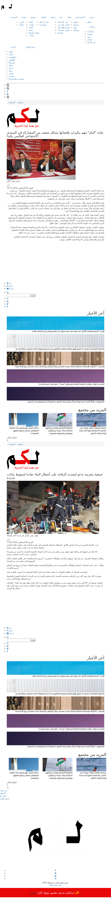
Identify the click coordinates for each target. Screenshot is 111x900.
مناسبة (90, 34)
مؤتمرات (42, 24)
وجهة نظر (61, 27)
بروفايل (76, 30)
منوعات (92, 26)
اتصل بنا (3, 795)
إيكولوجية (12, 57)
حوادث (31, 24)
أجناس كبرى (80, 17)
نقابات (31, 35)
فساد (11, 54)
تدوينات (60, 30)
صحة (31, 30)
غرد (10, 283)
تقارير (21, 21)
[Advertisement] (55, 263)
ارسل (11, 288)
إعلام (11, 51)
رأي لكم (61, 21)
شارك (10, 285)
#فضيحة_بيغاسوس (16, 78)
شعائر (89, 39)
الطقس (12, 59)
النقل (31, 27)
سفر (89, 36)
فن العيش (91, 42)
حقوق (89, 21)
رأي (61, 17)
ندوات (67, 27)
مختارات (90, 31)
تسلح (11, 65)
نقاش (67, 24)
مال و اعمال (44, 21)
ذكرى (11, 68)
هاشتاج (60, 32)
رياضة (53, 17)
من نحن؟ (3, 790)
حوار (75, 27)
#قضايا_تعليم (34, 32)
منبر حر (61, 24)
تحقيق (75, 21)
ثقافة (69, 17)
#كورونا (12, 62)
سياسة (24, 17)
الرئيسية (14, 17)
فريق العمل (30, 47)
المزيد (13, 47)
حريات (91, 17)
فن (66, 21)
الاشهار (3, 793)
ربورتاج (76, 24)
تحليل (21, 24)
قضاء (31, 21)
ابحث (33, 295)
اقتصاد (43, 17)
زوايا (10, 70)
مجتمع (33, 17)
